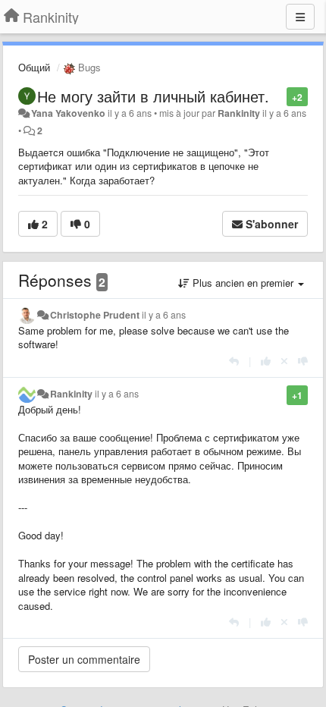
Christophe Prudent (94, 315)
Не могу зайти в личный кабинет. (153, 96)
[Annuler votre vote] (284, 361)
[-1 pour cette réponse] (303, 361)
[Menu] (300, 17)
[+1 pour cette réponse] (266, 361)
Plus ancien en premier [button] (243, 282)
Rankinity (239, 113)
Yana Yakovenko (68, 113)
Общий (34, 67)
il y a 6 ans (164, 315)
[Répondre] (234, 361)
